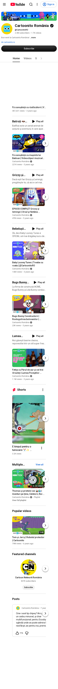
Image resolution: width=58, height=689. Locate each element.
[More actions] (43, 390)
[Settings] (37, 4)
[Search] (31, 4)
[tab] (16, 58)
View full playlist (19, 500)
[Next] (45, 143)
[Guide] (4, 4)
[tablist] (29, 58)
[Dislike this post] (26, 633)
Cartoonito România (20, 161)
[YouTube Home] (17, 4)
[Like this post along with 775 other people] (17, 633)
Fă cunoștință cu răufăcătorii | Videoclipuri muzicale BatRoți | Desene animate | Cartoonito (29, 107)
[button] (41, 58)
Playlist (37, 497)
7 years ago (46, 608)
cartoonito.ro (9, 42)
